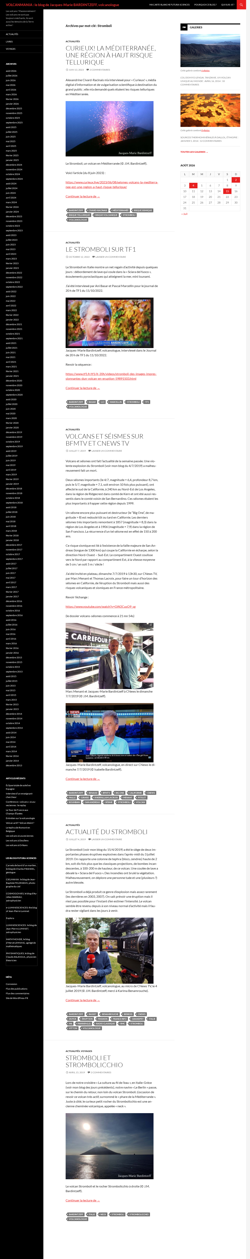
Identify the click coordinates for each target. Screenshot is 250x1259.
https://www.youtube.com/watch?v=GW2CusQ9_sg (101, 606)
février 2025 (12, 155)
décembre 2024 (14, 164)
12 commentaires (210, 140)
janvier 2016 (12, 652)
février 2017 (12, 591)
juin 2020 (11, 408)
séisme (108, 802)
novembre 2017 (14, 549)
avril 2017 (11, 582)
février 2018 (12, 535)
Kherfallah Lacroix (106, 797)
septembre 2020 (14, 394)
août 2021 (11, 343)
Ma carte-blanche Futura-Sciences (169, 4)
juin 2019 (11, 460)
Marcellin (116, 402)
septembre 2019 (14, 446)
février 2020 (12, 422)
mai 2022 (10, 300)
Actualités (73, 41)
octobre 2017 (13, 554)
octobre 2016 (13, 610)
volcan (140, 802)
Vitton (73, 1028)
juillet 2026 (11, 75)
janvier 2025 (12, 160)
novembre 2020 (14, 385)
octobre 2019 (13, 441)
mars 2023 (11, 258)
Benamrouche (110, 1014)
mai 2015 (10, 690)
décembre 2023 (14, 216)
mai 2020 (10, 413)
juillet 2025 (11, 131)
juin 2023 (11, 244)
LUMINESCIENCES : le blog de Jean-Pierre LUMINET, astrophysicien (21, 929)
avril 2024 (11, 197)
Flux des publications (16, 988)
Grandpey (138, 1019)
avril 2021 (11, 361)
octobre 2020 (13, 390)
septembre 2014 (14, 727)
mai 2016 (10, 634)
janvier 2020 (12, 427)
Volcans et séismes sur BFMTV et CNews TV (104, 439)
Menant (127, 797)
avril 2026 (11, 89)
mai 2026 (10, 84)
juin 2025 (11, 136)
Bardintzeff (76, 210)
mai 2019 (10, 465)
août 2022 (11, 291)
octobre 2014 (13, 723)
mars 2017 (11, 587)
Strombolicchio (139, 1214)
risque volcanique (106, 215)
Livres (9, 41)
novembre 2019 (14, 436)
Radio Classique (105, 1023)
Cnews (151, 792)
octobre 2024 (13, 174)
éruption (87, 1019)
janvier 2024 (12, 211)
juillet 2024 (11, 188)
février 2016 (12, 648)
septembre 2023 (14, 230)
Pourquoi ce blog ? (205, 4)
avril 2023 (11, 253)
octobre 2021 (13, 333)
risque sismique (143, 210)
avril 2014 (11, 746)
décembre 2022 (14, 272)
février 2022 (12, 314)
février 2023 (12, 263)
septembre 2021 (14, 338)
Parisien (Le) (84, 1023)
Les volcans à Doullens (17, 840)
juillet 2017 (11, 568)
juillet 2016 (11, 624)
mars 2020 (11, 418)
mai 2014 (10, 741)
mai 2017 (10, 577)
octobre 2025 (13, 117)
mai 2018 (10, 521)
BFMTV (106, 792)
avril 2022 (11, 305)
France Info (120, 1019)
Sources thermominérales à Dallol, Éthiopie (208, 137)
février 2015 (12, 704)
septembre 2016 (14, 615)
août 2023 (11, 235)
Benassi (93, 792)
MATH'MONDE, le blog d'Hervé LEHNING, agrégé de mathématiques (21, 943)
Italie (152, 1019)
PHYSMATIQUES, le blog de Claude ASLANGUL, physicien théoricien (21, 957)
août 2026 (11, 70)
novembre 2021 (14, 329)
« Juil (184, 213)
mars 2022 (11, 310)
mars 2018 (11, 530)
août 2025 (11, 127)
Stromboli (129, 215)
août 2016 (11, 619)
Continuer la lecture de (83, 196)
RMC (122, 1023)
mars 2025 (11, 150)
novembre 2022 (14, 277)
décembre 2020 (14, 380)
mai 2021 (10, 357)
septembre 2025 (14, 122)
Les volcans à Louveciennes (19, 835)
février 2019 (12, 479)
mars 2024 (11, 202)
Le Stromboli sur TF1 (101, 249)
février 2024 (12, 206)
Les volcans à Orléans (17, 845)
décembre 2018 (14, 488)
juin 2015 (11, 685)
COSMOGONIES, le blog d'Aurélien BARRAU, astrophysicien (21, 897)
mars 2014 (11, 751)
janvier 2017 (12, 596)
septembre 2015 (14, 671)
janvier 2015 (12, 709)
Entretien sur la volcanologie (20, 818)
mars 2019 (11, 474)
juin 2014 (11, 737)
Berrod (128, 1014)
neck (103, 1214)
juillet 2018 (11, 512)
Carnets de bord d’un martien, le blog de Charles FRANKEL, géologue (21, 869)
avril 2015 (11, 695)
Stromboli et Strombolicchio (94, 1061)
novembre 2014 (14, 718)
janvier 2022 (12, 319)
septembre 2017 (14, 558)
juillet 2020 (11, 404)
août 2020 (11, 399)
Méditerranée (120, 210)
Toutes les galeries (194, 151)
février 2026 (12, 99)
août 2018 (11, 507)
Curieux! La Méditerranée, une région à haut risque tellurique (111, 55)
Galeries (196, 27)
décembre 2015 (14, 657)
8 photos (205, 130)
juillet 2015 (11, 680)
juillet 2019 (11, 455)
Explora (10, 918)
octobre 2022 (13, 282)
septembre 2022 (14, 286)
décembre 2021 (14, 324)
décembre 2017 (14, 544)
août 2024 (11, 183)
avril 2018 (11, 526)
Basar (92, 402)
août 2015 (11, 676)
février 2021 (12, 371)
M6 (70, 1023)
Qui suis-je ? (227, 4)
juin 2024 (11, 192)
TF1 (147, 402)
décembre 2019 (14, 432)
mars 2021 (11, 366)
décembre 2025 (14, 108)
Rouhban (74, 802)
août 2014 (11, 732)
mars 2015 (11, 699)
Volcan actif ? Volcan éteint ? (20, 822)
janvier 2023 (12, 268)
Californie (135, 792)
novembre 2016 (14, 605)
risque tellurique (79, 215)
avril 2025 (11, 145)
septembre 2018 (14, 502)
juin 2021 (11, 352)
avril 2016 (11, 638)
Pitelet (142, 797)
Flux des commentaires (17, 993)
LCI (102, 402)
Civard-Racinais (98, 210)
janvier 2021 (12, 375)
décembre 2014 (14, 713)
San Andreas (92, 802)
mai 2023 (10, 249)
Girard (85, 797)
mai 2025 (10, 141)
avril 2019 (11, 469)
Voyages (86, 1051)
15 (227, 191)
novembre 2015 (14, 662)
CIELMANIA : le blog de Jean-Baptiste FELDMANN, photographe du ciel (21, 883)
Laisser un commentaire (111, 256)
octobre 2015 (13, 666)
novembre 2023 (14, 221)
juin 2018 (11, 516)
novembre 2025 (14, 113)
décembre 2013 (14, 765)
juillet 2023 (11, 239)
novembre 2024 (14, 169)
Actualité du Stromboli (107, 832)
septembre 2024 (14, 178)
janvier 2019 (12, 483)
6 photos (205, 70)
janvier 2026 (12, 103)
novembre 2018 (14, 493)
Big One (120, 792)
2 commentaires (100, 69)
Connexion (11, 984)
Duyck (72, 1019)
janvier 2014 (12, 760)
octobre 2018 (13, 497)
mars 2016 (11, 643)
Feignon (102, 1019)
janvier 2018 (12, 540)
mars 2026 (11, 94)
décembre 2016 (14, 601)
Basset (92, 1014)
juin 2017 (11, 573)
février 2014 (12, 756)
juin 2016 (11, 629)
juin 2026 (11, 80)
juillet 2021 (11, 347)
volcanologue (78, 219)
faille (72, 797)
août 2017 (11, 563)
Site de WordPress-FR (17, 998)
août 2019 (11, 451)
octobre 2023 (13, 225)
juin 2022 (11, 296)
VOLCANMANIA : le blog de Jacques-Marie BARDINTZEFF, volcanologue (62, 5)
